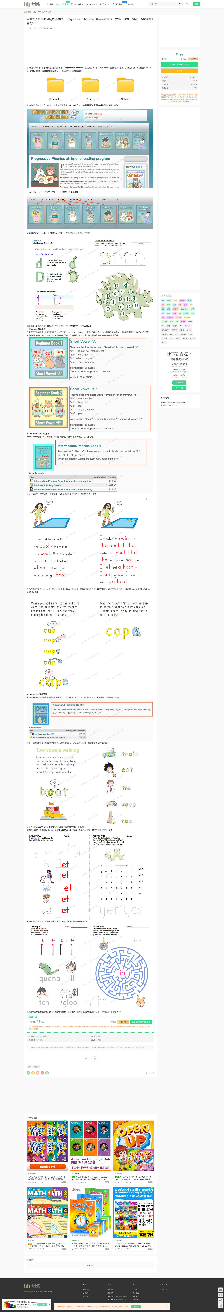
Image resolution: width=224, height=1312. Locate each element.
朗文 (192, 309)
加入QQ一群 (112, 1300)
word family (174, 334)
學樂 (168, 305)
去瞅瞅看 (42, 1304)
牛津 (189, 300)
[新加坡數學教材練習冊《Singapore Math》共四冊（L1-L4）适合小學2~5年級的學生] (47, 1212)
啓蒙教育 (45, 28)
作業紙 (183, 321)
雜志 (168, 326)
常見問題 (110, 1289)
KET (181, 326)
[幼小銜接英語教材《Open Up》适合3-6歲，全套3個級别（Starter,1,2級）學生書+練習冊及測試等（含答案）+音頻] (133, 1146)
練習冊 (32, 1240)
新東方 (164, 342)
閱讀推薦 (106, 4)
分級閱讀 (170, 317)
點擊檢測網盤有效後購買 (141, 1022)
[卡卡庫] (33, 4)
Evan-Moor (185, 309)
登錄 (92, 1265)
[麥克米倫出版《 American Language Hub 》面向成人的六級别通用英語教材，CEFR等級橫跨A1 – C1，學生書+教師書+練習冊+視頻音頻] (90, 1146)
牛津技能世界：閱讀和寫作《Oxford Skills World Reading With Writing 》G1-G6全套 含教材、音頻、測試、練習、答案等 (133, 1244)
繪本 (179, 305)
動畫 (168, 313)
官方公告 (86, 1296)
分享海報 (150, 1073)
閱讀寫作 (192, 338)
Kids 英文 (63, 3)
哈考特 (189, 330)
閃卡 (177, 321)
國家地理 (175, 309)
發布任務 (179, 382)
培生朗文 (183, 334)
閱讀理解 (187, 317)
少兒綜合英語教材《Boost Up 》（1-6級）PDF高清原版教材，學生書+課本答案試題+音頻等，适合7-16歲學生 (46, 1178)
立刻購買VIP (136, 1307)
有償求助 (131, 4)
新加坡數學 (165, 330)
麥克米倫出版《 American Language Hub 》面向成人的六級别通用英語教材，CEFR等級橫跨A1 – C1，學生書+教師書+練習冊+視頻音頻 (90, 1178)
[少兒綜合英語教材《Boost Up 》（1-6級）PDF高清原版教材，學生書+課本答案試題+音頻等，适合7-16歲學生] (47, 1146)
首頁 (51, 4)
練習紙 (185, 338)
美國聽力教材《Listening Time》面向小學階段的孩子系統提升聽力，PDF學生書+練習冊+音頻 (90, 1244)
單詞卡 (175, 326)
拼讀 (174, 313)
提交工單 (110, 1293)
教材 (29, 1067)
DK (191, 305)
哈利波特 (164, 334)
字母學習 (174, 330)
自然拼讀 (36, 1067)
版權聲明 (86, 1293)
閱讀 (163, 309)
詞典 (171, 338)
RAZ (163, 326)
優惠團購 (119, 3)
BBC (190, 334)
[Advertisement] (90, 47)
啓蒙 (179, 313)
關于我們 (86, 1289)
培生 (163, 317)
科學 (171, 321)
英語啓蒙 (164, 338)
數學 (163, 305)
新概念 (178, 338)
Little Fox (188, 326)
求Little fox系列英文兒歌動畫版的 (173, 402)
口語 (192, 313)
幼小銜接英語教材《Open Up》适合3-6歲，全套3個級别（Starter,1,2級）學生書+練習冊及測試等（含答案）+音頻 (133, 1178)
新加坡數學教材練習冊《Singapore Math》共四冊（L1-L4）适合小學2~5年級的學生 (46, 1244)
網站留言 (110, 1296)
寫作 (163, 313)
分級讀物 (164, 321)
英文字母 (178, 317)
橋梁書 (186, 313)
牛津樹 (182, 330)
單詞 (174, 305)
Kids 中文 (77, 4)
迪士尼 (190, 321)
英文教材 (33, 1174)
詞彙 (185, 305)
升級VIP (123, 1022)
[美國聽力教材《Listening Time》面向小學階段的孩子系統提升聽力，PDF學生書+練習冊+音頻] (90, 1212)
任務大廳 (179, 388)
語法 (175, 300)
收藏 (180, 71)
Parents (91, 4)
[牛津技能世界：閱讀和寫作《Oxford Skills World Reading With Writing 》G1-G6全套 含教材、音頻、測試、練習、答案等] (133, 1212)
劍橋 (168, 309)
